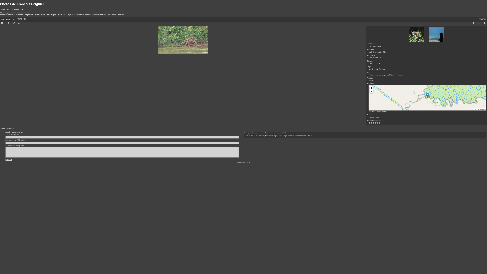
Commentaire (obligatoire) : (15, 146)
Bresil (393, 75)
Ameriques (374, 75)
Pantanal (382, 69)
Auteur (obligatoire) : (12, 134)
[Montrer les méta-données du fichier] (13, 23)
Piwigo (248, 162)
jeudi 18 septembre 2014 (378, 52)
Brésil (371, 69)
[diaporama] (8, 23)
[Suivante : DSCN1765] (484, 23)
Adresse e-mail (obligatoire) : (16, 140)
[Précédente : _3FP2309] (479, 23)
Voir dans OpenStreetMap (378, 112)
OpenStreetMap (481, 109)
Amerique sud (384, 75)
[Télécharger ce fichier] (19, 23)
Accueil (4, 20)
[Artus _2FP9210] (427, 95)
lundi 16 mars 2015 (375, 58)
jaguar (376, 69)
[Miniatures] (473, 23)
